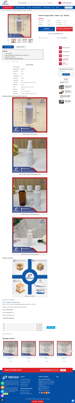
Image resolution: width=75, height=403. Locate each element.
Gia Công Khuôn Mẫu (36, 7)
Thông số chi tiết (20, 46)
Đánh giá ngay (51, 327)
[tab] (8, 47)
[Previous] (8, 26)
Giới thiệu (29, 7)
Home (3, 10)
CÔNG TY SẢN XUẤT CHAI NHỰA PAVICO (11, 302)
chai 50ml (42, 37)
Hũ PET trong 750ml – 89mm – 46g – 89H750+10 (64, 358)
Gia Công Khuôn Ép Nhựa (25, 379)
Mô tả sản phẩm (8, 46)
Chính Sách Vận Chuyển (24, 392)
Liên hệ (57, 7)
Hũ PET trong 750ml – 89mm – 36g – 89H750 (46, 358)
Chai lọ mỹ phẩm (24, 82)
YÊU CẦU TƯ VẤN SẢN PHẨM (64, 29)
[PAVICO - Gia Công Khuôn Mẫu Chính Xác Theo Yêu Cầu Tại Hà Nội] (7, 3)
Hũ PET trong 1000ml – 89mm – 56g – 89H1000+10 (11, 358)
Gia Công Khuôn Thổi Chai (25, 381)
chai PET (46, 37)
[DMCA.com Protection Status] (5, 393)
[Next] (31, 26)
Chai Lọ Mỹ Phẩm (9, 10)
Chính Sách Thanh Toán (24, 390)
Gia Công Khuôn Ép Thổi (25, 382)
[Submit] (19, 3)
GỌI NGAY (46, 29)
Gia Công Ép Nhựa (47, 7)
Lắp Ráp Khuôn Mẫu (24, 384)
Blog (53, 7)
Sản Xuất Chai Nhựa (20, 7)
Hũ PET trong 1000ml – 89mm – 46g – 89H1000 (28, 358)
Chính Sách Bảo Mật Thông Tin (26, 393)
